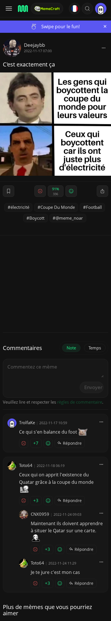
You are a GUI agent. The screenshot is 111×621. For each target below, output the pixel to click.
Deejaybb (34, 45)
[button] (87, 8)
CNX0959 (40, 514)
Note (71, 348)
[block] (103, 47)
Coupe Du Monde (57, 207)
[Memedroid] (22, 8)
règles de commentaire (79, 402)
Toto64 (26, 465)
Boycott (36, 218)
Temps (95, 348)
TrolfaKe (27, 422)
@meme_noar (69, 218)
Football (94, 207)
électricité (20, 207)
